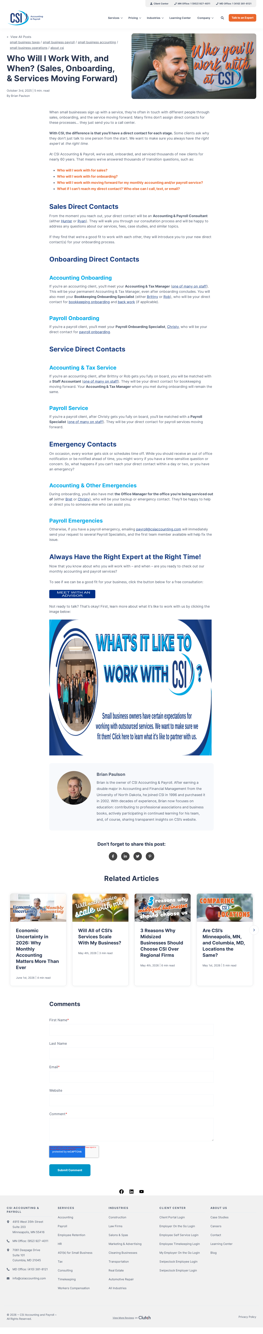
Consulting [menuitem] (65, 1270)
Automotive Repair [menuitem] (121, 1279)
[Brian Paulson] (74, 788)
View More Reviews (123, 1317)
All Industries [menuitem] (117, 1288)
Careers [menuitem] (215, 1226)
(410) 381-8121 (38, 1269)
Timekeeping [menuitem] (67, 1279)
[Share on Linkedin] (125, 856)
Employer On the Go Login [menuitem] (177, 1226)
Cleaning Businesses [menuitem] (123, 1253)
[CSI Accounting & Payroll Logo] (36, 18)
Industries (153, 17)
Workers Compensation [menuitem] (74, 1288)
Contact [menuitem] (215, 1235)
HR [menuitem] (60, 1244)
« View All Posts (19, 37)
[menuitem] (159, 3)
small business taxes (25, 42)
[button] (254, 930)
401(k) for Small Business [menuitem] (75, 1253)
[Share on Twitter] (137, 856)
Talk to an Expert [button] (242, 17)
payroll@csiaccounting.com (158, 529)
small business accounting (97, 42)
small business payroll (59, 42)
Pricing (133, 17)
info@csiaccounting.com (29, 1278)
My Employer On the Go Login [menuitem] (179, 1253)
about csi (57, 48)
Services (113, 17)
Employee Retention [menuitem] (71, 1235)
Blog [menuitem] (213, 1253)
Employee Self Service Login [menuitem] (179, 1235)
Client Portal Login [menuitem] (172, 1217)
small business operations (28, 48)
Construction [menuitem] (117, 1217)
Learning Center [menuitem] (221, 1244)
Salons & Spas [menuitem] (118, 1235)
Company (203, 17)
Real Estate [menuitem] (116, 1270)
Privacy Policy (247, 1316)
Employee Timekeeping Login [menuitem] (179, 1244)
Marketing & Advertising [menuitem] (125, 1244)
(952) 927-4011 (38, 1241)
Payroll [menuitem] (62, 1226)
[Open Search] (222, 17)
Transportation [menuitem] (119, 1261)
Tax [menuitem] (60, 1261)
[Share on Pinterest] (150, 856)
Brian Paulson (20, 96)
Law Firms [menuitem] (115, 1226)
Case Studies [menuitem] (219, 1217)
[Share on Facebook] (113, 856)
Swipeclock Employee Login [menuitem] (178, 1261)
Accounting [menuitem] (65, 1217)
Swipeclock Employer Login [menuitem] (178, 1270)
